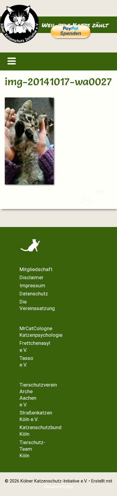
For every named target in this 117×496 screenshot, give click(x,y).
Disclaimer (32, 277)
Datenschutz (34, 294)
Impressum (32, 285)
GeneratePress (58, 486)
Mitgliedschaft (36, 269)
